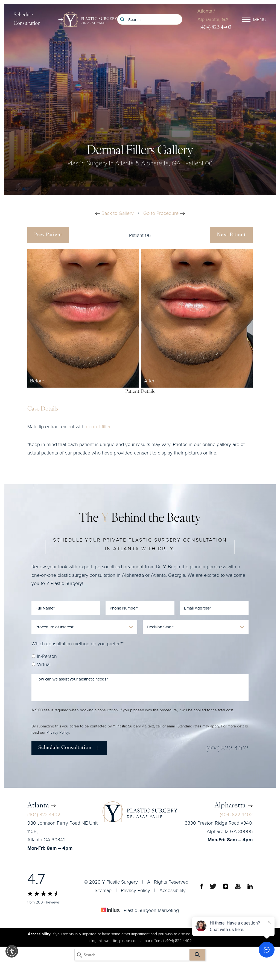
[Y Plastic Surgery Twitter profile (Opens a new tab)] (213, 885)
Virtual (43, 664)
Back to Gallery (117, 213)
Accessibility (172, 890)
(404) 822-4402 (215, 27)
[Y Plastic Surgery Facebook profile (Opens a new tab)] (201, 885)
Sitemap (103, 890)
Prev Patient (48, 235)
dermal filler (98, 426)
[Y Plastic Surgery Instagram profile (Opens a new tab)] (226, 885)
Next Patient (231, 235)
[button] (11, 951)
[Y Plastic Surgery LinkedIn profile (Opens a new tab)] (250, 885)
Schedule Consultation (27, 19)
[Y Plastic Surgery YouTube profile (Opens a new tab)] (238, 885)
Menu (259, 19)
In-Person (46, 656)
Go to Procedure (161, 213)
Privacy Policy (57, 732)
